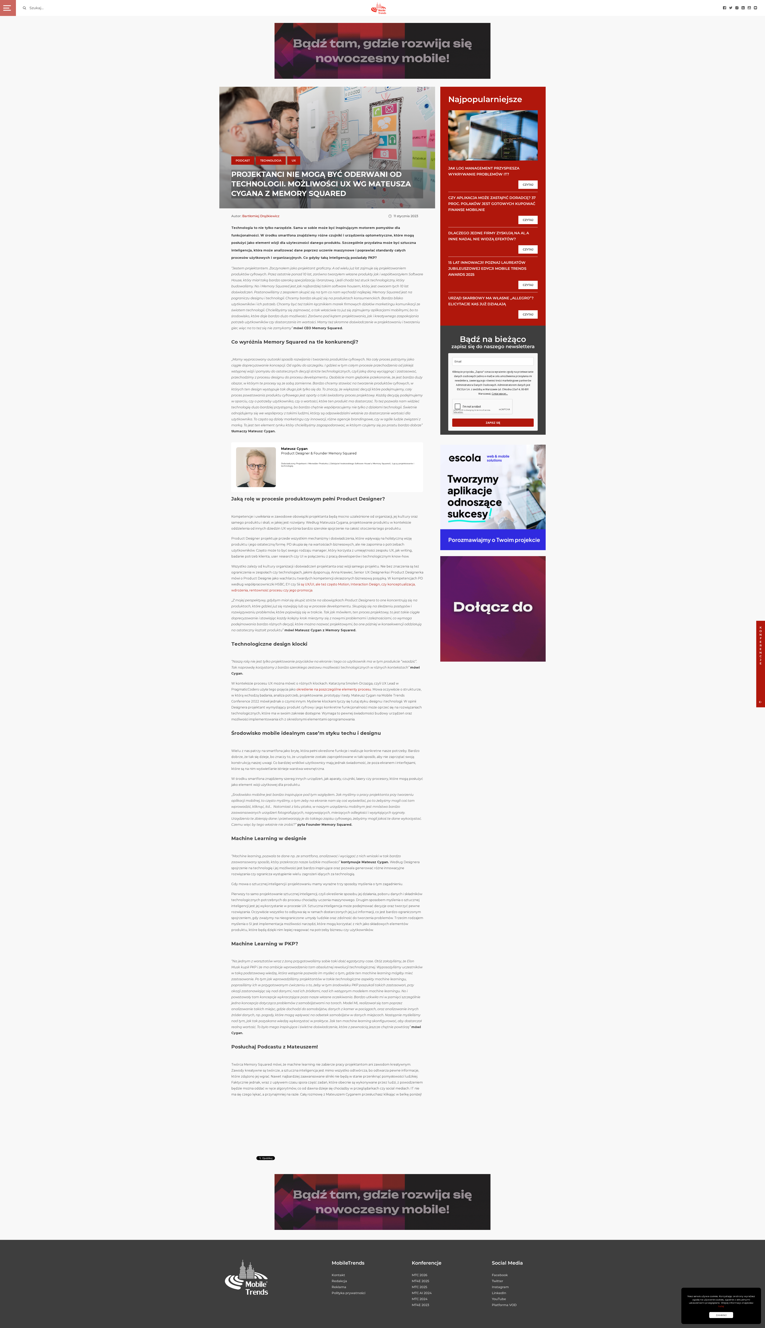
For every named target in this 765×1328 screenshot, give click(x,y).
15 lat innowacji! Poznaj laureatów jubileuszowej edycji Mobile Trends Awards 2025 (487, 268)
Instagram (500, 1287)
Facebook (500, 1275)
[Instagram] (737, 8)
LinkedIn (499, 1293)
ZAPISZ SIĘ (493, 423)
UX (294, 160)
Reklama (339, 1287)
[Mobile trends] (378, 8)
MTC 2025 (419, 1287)
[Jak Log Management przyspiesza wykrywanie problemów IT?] (493, 135)
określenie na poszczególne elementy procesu (333, 689)
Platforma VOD (504, 1305)
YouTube (499, 1299)
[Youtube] (749, 8)
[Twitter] (730, 8)
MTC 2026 (419, 1275)
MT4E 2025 (420, 1281)
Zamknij (721, 1315)
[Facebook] (724, 8)
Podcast (243, 160)
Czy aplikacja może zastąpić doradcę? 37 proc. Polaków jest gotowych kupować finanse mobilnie (492, 204)
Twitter (497, 1281)
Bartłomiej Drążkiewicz (260, 216)
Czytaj (528, 184)
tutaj (721, 1306)
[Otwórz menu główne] (8, 8)
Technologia (270, 160)
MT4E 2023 (420, 1305)
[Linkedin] (743, 8)
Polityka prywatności (348, 1293)
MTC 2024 (420, 1299)
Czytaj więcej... (500, 393)
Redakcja (339, 1281)
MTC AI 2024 (422, 1293)
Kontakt (338, 1275)
